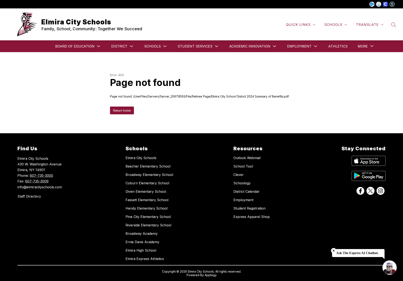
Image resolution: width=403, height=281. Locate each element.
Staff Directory (29, 196)
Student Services (195, 46)
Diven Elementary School (146, 191)
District (119, 46)
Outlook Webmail (246, 158)
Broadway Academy (142, 233)
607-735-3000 (41, 175)
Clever (238, 175)
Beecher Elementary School (148, 166)
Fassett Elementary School (147, 200)
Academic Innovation (249, 46)
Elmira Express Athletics (145, 259)
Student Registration (249, 208)
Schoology (242, 183)
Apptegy (211, 275)
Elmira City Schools (141, 158)
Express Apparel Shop (251, 217)
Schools (152, 46)
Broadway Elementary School (149, 175)
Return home (122, 110)
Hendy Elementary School (146, 208)
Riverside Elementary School (148, 225)
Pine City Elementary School (148, 217)
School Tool (243, 166)
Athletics (338, 46)
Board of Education (74, 46)
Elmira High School (141, 250)
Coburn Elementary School (147, 183)
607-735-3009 (36, 181)
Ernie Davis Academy (142, 242)
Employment (299, 46)
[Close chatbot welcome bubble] (333, 250)
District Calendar (246, 191)
